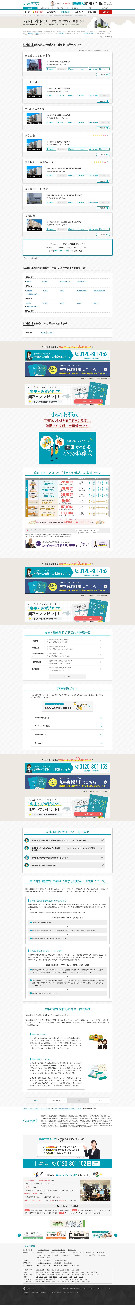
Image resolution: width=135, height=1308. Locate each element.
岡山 (47, 1279)
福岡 (37, 1281)
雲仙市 (79, 303)
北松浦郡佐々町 (31, 294)
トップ (36, 1100)
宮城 (58, 1270)
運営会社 (65, 1288)
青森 (48, 1270)
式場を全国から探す (44, 1260)
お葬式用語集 (75, 1265)
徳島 (71, 1279)
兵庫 (61, 1277)
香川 (86, 1279)
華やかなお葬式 (53, 1255)
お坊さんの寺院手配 (89, 1255)
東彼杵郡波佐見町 (99, 291)
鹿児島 (83, 1281)
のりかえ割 (41, 1255)
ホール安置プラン (89, 1252)
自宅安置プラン (103, 1252)
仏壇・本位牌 (45, 8)
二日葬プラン (54, 1252)
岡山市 (51, 1279)
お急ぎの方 (106, 12)
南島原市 (96, 303)
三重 (68, 1274)
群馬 (92, 1272)
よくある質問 (68, 1263)
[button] (19, 1235)
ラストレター (65, 1255)
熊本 (63, 1281)
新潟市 (77, 1274)
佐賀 (58, 1281)
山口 (57, 1279)
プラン (99, 1100)
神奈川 (42, 1272)
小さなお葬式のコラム (45, 1265)
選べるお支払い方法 (44, 1258)
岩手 (53, 1270)
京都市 (55, 1277)
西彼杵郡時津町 (82, 282)
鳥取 (62, 1279)
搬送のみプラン (103, 1255)
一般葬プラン (65, 1252)
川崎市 (52, 1272)
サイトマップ (108, 1288)
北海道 (37, 1270)
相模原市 (58, 1272)
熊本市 (67, 1281)
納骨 (90, 8)
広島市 (41, 1279)
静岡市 (52, 1274)
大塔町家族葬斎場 (89, 33)
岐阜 (63, 1274)
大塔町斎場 (61, 33)
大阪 (37, 1277)
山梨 (88, 1274)
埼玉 (64, 1272)
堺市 (45, 1277)
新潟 (73, 1274)
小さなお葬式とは (43, 1250)
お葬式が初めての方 (58, 1250)
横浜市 (47, 1272)
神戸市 (65, 1277)
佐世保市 (29, 291)
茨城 (87, 1272)
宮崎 (78, 1281)
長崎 (53, 1281)
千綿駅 (49, 333)
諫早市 (45, 303)
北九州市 (41, 1281)
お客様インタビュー (44, 1263)
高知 (76, 1279)
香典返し (75, 8)
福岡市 (47, 1281)
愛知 (37, 1274)
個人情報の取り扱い (75, 1288)
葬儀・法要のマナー (61, 1265)
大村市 (62, 303)
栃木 (97, 1272)
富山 (102, 1274)
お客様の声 (57, 1263)
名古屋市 (41, 1274)
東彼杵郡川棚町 (82, 291)
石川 (97, 1274)
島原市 (28, 303)
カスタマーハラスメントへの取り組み (93, 1288)
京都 (51, 1277)
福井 (93, 1274)
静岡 (48, 1274)
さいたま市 (70, 1272)
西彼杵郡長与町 (65, 282)
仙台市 (62, 1270)
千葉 (77, 1272)
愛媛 (81, 1279)
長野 (83, 1274)
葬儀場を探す (57, 1100)
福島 (77, 1270)
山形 (73, 1270)
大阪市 (41, 1277)
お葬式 (30, 8)
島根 (66, 1279)
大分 (73, 1281)
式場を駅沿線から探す (61, 1260)
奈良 (71, 1277)
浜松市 (57, 1274)
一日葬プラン (42, 1252)
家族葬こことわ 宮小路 (33, 33)
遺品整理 (105, 8)
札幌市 (42, 1270)
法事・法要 (60, 8)
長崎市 (28, 282)
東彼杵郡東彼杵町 (32, 306)
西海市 (45, 282)
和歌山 (81, 1277)
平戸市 (45, 291)
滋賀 (75, 1277)
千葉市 (81, 1272)
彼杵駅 (43, 333)
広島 (37, 1279)
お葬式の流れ (72, 1250)
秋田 (68, 1270)
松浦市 (62, 291)
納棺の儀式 (76, 1255)
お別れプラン (77, 1252)
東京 (37, 1272)
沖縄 (89, 1281)
